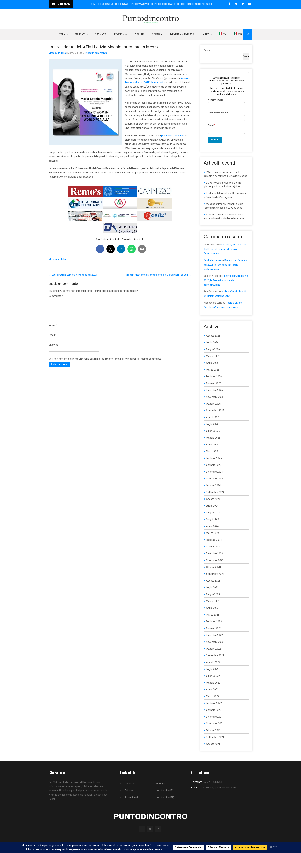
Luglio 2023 (212, 587)
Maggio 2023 (213, 601)
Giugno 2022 (213, 676)
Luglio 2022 (212, 669)
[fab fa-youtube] (249, 4)
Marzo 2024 (212, 533)
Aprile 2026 (212, 363)
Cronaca (100, 34)
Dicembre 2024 (214, 471)
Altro (206, 34)
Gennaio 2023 (213, 628)
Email (52, 335)
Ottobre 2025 (213, 403)
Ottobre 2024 (213, 485)
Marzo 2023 (212, 614)
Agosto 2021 (213, 744)
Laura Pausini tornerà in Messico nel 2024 (73, 274)
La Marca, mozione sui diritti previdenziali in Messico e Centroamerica (225, 249)
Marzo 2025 (212, 451)
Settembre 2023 (215, 573)
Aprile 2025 (212, 444)
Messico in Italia (57, 52)
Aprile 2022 (212, 689)
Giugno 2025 (213, 431)
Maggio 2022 (213, 682)
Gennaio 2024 (213, 546)
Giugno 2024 (213, 512)
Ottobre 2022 (213, 648)
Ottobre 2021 (213, 730)
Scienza (157, 34)
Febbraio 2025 (214, 458)
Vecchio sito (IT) (164, 790)
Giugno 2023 (213, 594)
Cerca (207, 50)
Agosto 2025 (213, 417)
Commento (56, 296)
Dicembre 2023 (214, 553)
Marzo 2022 (212, 696)
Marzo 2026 (212, 369)
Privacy (129, 790)
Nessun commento (96, 52)
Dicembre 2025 (214, 390)
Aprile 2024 (212, 526)
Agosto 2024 (213, 499)
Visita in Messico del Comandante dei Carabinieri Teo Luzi (158, 274)
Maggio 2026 (213, 356)
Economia (120, 34)
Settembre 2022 (215, 655)
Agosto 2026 (213, 335)
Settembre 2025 (215, 410)
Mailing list (161, 783)
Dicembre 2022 (214, 635)
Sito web (53, 344)
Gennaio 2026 (213, 383)
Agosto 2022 (213, 662)
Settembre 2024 (215, 492)
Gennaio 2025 (213, 465)
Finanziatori (131, 797)
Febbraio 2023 (214, 621)
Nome (53, 325)
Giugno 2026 (213, 349)
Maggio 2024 (213, 519)
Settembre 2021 (215, 737)
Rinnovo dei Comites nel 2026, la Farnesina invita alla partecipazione (225, 264)
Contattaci (130, 783)
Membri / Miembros (182, 34)
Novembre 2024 (215, 478)
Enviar (215, 139)
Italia (62, 34)
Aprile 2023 (212, 607)
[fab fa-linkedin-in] (243, 4)
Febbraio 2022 (214, 703)
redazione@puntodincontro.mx (219, 787)
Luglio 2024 (212, 505)
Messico (80, 34)
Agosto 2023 (213, 580)
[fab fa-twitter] (236, 4)
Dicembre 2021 (214, 716)
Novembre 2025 (215, 397)
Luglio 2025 (212, 424)
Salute (139, 34)
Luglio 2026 (212, 342)
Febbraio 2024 (214, 539)
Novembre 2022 (215, 641)
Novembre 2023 (215, 560)
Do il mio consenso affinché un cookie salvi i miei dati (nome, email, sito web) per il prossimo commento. (105, 358)
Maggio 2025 (213, 437)
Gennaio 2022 (213, 710)
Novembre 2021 (215, 723)
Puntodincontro (212, 260)
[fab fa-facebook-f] (229, 4)
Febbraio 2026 (214, 376)
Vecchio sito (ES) (165, 797)
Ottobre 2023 (213, 567)
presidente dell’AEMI (172, 135)
